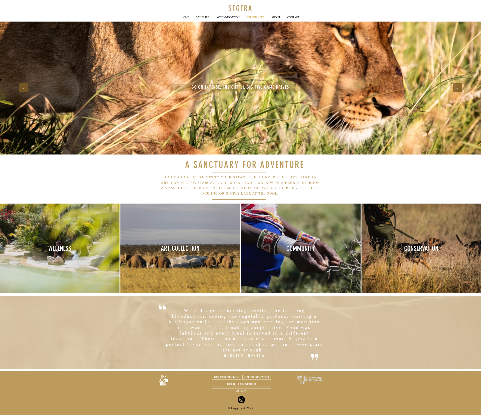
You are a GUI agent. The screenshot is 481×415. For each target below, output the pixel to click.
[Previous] (23, 88)
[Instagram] (241, 399)
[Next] (457, 88)
